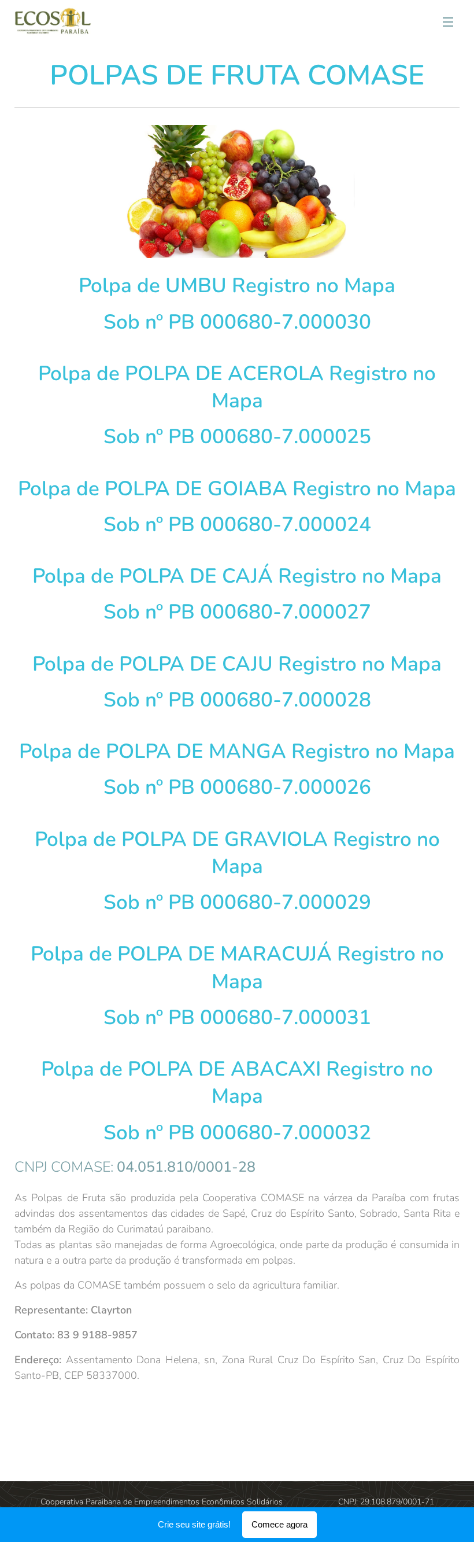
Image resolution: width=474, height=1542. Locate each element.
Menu (448, 21)
